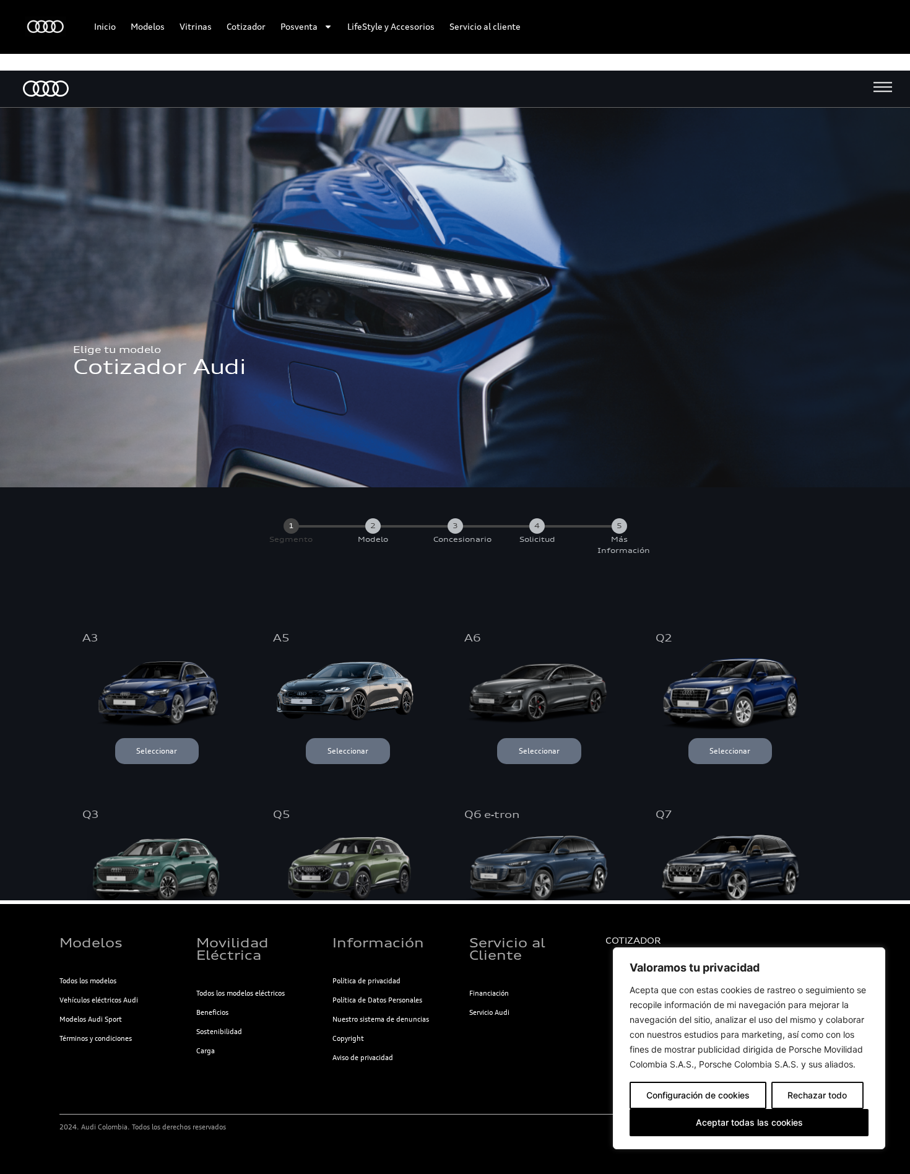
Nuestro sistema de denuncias (380, 1019)
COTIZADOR (633, 941)
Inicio (105, 26)
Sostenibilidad (219, 1031)
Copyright (348, 1038)
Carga (205, 1050)
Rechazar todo (817, 1095)
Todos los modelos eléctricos (240, 993)
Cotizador (246, 26)
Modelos (148, 26)
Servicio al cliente (485, 26)
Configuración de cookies (698, 1095)
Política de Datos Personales (377, 1000)
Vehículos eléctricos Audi (98, 1000)
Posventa (299, 26)
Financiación (489, 993)
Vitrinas (196, 26)
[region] (749, 1048)
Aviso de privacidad (362, 1057)
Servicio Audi (489, 1012)
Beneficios (212, 1012)
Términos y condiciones (95, 1038)
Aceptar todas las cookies (749, 1122)
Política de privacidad (366, 980)
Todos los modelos (87, 980)
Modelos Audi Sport (90, 1019)
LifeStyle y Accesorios (391, 26)
